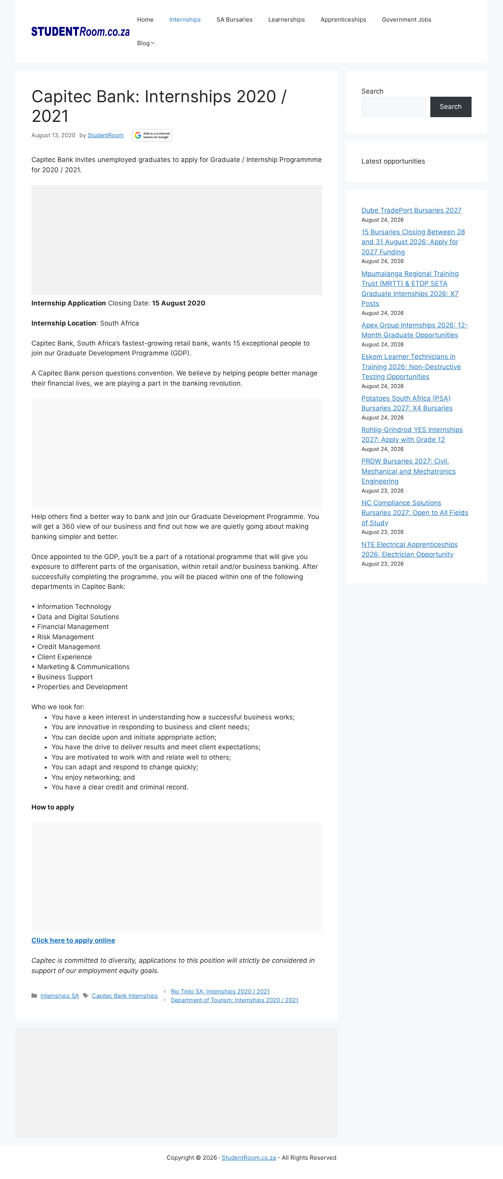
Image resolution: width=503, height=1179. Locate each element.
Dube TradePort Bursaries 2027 (412, 210)
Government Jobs (406, 19)
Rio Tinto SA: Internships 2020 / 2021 (220, 991)
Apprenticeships (343, 19)
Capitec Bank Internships (125, 995)
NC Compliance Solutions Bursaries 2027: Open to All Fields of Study (415, 513)
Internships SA (59, 995)
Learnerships (286, 19)
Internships (185, 19)
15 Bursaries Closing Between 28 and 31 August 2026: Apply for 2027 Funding (413, 242)
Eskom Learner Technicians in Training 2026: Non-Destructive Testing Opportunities (411, 367)
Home (145, 19)
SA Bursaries (235, 19)
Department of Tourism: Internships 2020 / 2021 (235, 1000)
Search (373, 91)
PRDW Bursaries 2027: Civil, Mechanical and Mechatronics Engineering (409, 471)
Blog (143, 43)
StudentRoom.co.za (249, 1157)
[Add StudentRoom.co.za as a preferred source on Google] (152, 135)
